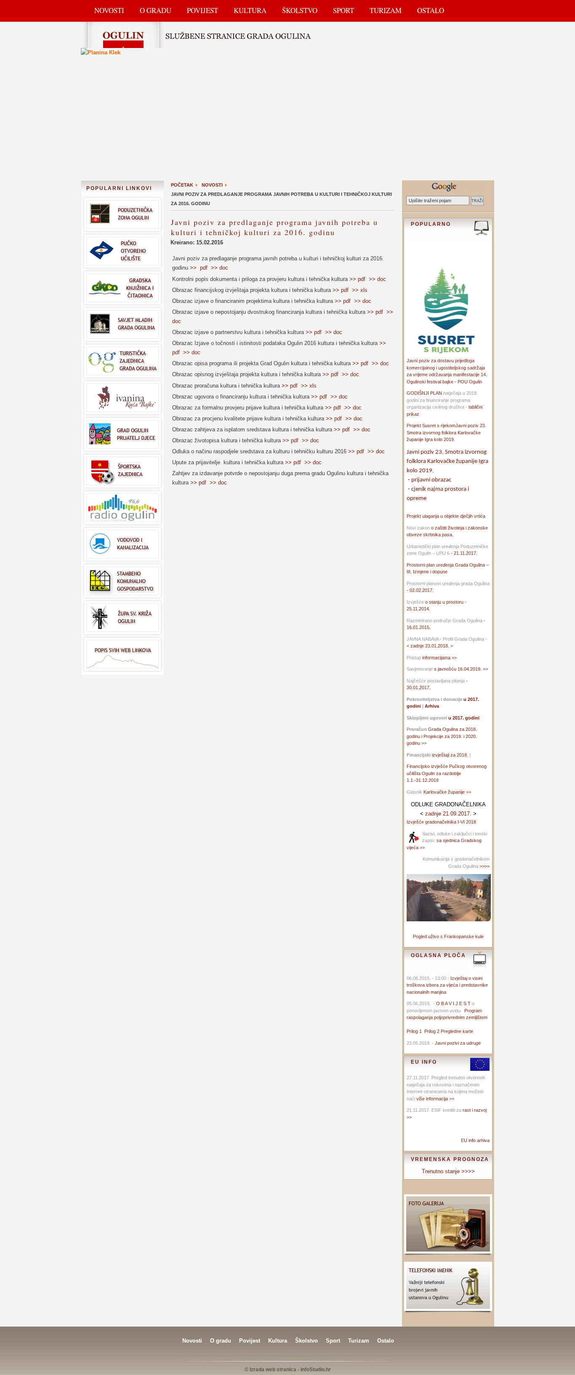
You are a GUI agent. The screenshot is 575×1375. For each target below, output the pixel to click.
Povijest (202, 10)
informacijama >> (439, 657)
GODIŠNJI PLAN (424, 393)
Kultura (250, 10)
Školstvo (299, 10)
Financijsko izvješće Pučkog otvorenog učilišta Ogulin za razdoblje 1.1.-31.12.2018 (447, 773)
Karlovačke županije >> (447, 792)
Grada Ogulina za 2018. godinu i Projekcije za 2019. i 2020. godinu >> (442, 736)
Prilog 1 (415, 1031)
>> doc (219, 268)
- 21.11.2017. (463, 553)
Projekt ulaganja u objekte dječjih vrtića (446, 516)
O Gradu (155, 10)
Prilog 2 (432, 1031)
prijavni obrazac (431, 480)
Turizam (386, 10)
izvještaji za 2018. (450, 754)
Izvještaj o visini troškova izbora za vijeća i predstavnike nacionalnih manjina (447, 985)
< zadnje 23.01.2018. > (430, 645)
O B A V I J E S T (453, 1003)
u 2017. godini (463, 717)
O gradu (220, 1341)
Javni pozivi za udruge (458, 1043)
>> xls (359, 290)
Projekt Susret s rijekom (431, 425)
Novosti (109, 10)
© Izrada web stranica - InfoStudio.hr (288, 1369)
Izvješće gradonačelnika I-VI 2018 (441, 821)
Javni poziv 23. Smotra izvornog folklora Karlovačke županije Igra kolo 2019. (446, 432)
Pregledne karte (457, 1031)
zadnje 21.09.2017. (448, 814)
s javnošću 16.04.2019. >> (461, 668)
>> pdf (199, 268)
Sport (343, 10)
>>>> (484, 866)
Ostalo (430, 10)
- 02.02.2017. (420, 590)
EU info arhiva (475, 1140)
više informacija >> (435, 1098)
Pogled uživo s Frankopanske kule (448, 936)
